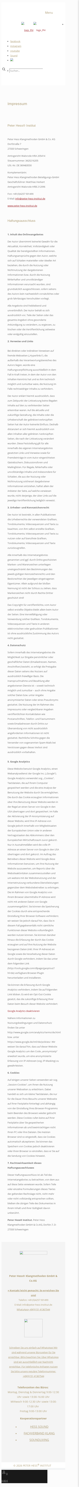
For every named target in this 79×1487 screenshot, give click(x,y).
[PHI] (33, 30)
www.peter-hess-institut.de (22, 205)
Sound (13, 55)
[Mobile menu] (52, 12)
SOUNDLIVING (39, 1440)
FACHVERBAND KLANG (39, 1433)
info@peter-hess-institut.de (30, 198)
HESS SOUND (39, 1427)
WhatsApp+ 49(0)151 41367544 (33, 1309)
